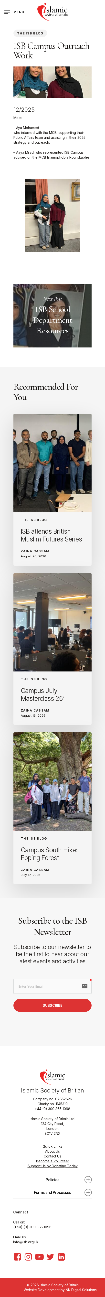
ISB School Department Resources (52, 315)
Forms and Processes (52, 1192)
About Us (52, 1151)
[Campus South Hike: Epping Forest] (52, 808)
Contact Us (52, 1156)
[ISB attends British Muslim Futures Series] (52, 490)
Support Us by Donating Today (53, 1166)
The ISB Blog (30, 33)
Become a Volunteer (52, 1161)
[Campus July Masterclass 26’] (52, 649)
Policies (52, 1179)
